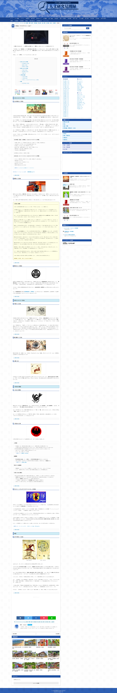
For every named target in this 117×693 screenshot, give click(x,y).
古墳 (80, 101)
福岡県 (66, 111)
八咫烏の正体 (24, 78)
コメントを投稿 (36, 683)
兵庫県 (66, 85)
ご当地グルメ (80, 82)
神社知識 (92, 18)
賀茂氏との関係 (25, 66)
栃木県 (66, 113)
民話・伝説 (75, 18)
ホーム (11, 18)
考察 (21, 81)
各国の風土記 (32, 20)
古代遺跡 (45, 18)
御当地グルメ (38, 18)
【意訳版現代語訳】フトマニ (68, 229)
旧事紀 (26, 20)
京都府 (66, 80)
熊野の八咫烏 (24, 65)
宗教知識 (69, 18)
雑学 (32, 621)
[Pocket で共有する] (44, 618)
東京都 (66, 91)
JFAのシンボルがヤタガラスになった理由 (30, 79)
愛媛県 (66, 96)
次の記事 (57, 633)
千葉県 (66, 110)
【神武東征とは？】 (31, 171)
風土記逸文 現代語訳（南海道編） (77, 66)
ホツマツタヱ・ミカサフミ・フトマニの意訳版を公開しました (80, 36)
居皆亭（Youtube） (25, 453)
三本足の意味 (24, 76)
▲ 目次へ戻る (16, 175)
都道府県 (27, 18)
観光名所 (33, 18)
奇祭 (80, 106)
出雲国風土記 (39, 20)
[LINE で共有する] (52, 618)
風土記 (80, 107)
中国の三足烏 (24, 70)
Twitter (30, 624)
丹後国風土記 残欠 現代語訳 (75, 51)
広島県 (66, 101)
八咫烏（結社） (24, 462)
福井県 (66, 103)
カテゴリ (22, 18)
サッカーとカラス (22, 526)
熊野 (29, 621)
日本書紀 (16, 20)
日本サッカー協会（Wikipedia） (33, 526)
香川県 (66, 99)
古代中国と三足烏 (25, 83)
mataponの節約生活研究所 (69, 234)
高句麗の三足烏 (25, 71)
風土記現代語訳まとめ (74, 43)
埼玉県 (66, 115)
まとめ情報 (81, 18)
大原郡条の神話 (66, 232)
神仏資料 (56, 18)
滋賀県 (66, 94)
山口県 (66, 89)
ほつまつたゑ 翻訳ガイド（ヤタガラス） (27, 167)
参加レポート (81, 103)
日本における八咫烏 (24, 61)
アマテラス (17, 621)
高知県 (66, 102)
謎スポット (81, 97)
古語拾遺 (21, 20)
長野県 (66, 112)
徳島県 (66, 98)
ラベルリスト (80, 80)
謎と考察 (87, 18)
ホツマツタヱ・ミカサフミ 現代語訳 (71, 228)
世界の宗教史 (103, 18)
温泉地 (80, 108)
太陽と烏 (24, 73)
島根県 (66, 82)
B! (36, 618)
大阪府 (66, 83)
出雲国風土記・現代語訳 (69, 231)
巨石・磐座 (51, 18)
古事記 (11, 20)
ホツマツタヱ (46, 20)
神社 (80, 94)
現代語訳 (80, 104)
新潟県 (66, 92)
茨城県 (66, 107)
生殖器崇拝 (81, 102)
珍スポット (81, 96)
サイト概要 (17, 18)
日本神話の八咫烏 (25, 63)
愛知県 (66, 93)
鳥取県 (66, 108)
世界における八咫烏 (24, 68)
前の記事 (15, 633)
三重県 (66, 87)
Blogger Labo (60, 691)
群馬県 (66, 116)
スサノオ (21, 621)
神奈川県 (66, 104)
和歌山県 (66, 88)
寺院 (80, 98)
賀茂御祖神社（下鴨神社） (29, 291)
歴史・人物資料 (63, 18)
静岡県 (66, 106)
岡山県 (66, 97)
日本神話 (97, 18)
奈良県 (66, 84)
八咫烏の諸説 (22, 74)
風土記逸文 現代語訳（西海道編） (77, 58)
